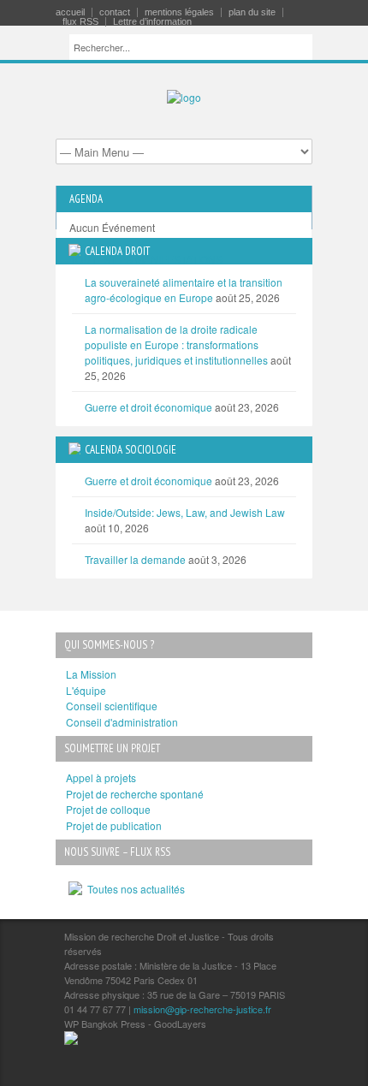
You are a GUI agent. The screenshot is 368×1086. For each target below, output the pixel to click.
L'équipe (86, 690)
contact (114, 12)
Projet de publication (114, 825)
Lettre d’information (152, 22)
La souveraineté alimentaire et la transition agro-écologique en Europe (183, 290)
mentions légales (179, 12)
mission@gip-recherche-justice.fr (202, 1009)
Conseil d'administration (122, 722)
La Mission (91, 674)
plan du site (252, 12)
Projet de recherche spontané (135, 793)
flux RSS (80, 22)
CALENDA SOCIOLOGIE (130, 449)
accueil (70, 12)
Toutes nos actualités (133, 888)
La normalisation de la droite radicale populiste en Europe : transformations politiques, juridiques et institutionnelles (176, 344)
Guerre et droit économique (148, 407)
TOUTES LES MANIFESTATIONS (146, 259)
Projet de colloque (108, 809)
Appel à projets (101, 777)
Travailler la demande (135, 559)
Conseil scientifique (111, 705)
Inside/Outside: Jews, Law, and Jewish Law (185, 512)
